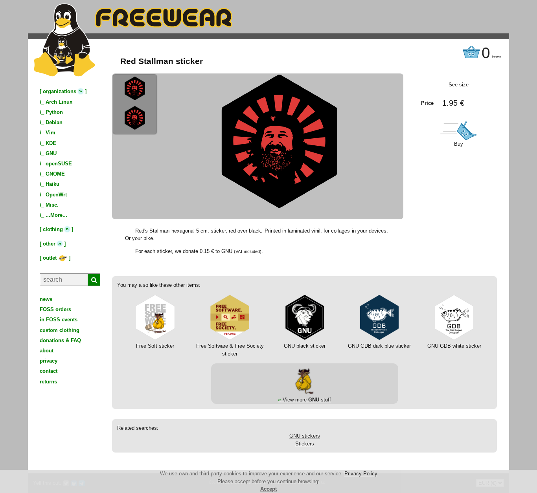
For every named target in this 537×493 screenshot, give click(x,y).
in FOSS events (58, 320)
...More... (56, 215)
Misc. (52, 205)
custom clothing (59, 330)
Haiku (52, 184)
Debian (54, 122)
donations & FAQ (60, 340)
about (46, 351)
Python (54, 112)
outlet (50, 258)
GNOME (55, 174)
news (46, 299)
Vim (50, 133)
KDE (51, 143)
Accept (268, 489)
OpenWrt (56, 195)
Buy (458, 144)
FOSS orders (55, 309)
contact (48, 371)
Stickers (304, 444)
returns (48, 382)
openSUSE (59, 164)
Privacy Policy (360, 474)
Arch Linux (59, 102)
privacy (48, 361)
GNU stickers (304, 436)
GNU (51, 153)
